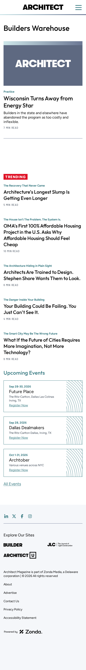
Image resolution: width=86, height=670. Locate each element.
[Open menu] (78, 7)
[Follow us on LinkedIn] (6, 516)
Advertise (10, 593)
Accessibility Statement (20, 618)
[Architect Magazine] (43, 7)
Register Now (18, 405)
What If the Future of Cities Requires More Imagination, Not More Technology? (42, 346)
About (8, 584)
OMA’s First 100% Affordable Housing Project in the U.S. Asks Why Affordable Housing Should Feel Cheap (42, 235)
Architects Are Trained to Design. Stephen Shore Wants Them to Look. (42, 275)
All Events (12, 483)
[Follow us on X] (14, 516)
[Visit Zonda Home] (23, 632)
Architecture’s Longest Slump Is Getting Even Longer (36, 195)
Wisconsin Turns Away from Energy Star (38, 102)
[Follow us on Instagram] (30, 516)
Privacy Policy (13, 609)
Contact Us (11, 601)
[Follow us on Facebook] (22, 516)
